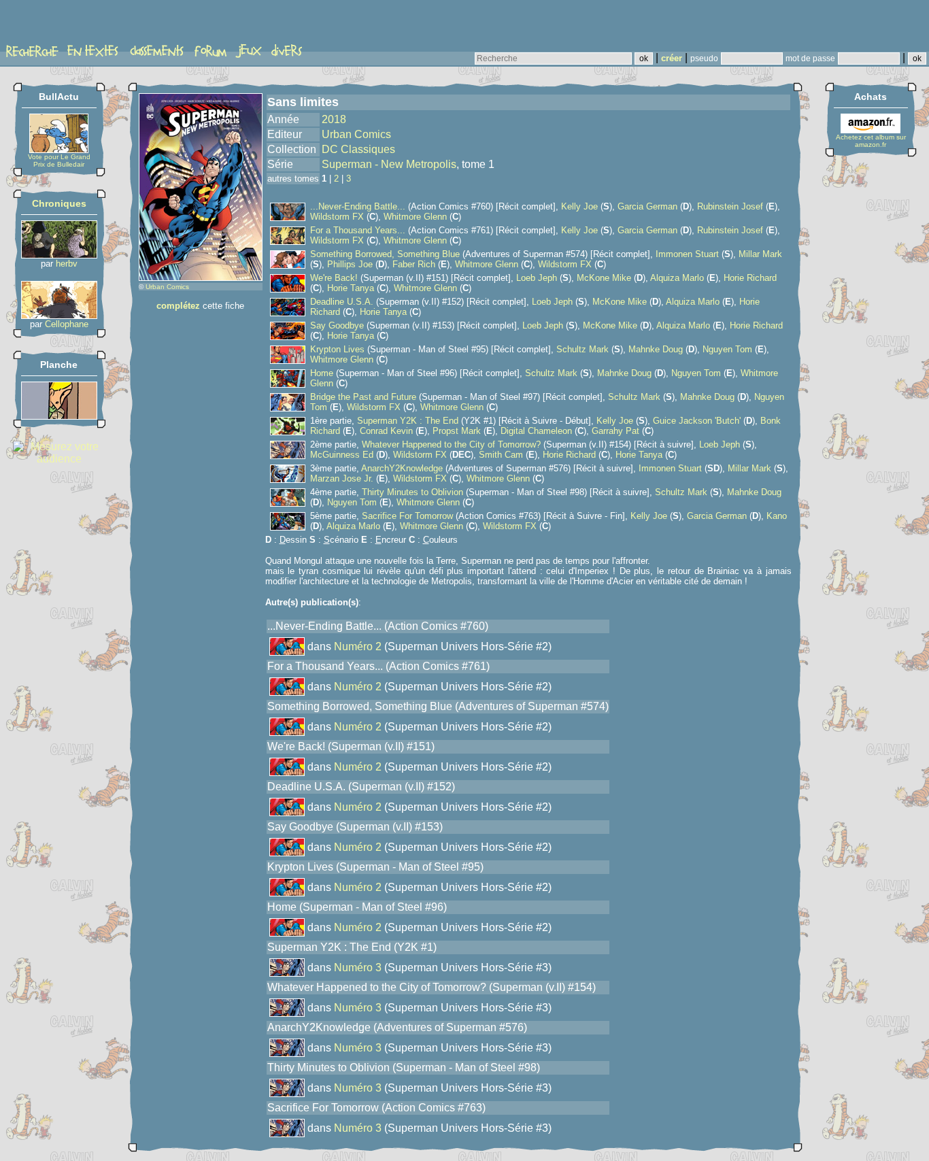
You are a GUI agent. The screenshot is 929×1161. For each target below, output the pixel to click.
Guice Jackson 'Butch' (697, 421)
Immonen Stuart (687, 254)
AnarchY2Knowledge (402, 468)
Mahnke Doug (655, 349)
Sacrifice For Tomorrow (407, 516)
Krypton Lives (337, 349)
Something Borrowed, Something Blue (385, 254)
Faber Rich (413, 264)
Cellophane (66, 324)
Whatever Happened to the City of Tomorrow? (451, 444)
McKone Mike (604, 278)
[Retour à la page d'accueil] (57, 25)
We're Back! (335, 278)
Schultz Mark (582, 349)
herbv (67, 263)
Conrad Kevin (386, 431)
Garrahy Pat (615, 431)
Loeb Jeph (536, 278)
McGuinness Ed (341, 455)
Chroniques (59, 203)
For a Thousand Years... (357, 230)
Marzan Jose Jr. (341, 478)
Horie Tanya (350, 288)
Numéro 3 (358, 967)
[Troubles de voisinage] (59, 416)
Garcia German (647, 206)
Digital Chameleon (536, 431)
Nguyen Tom (727, 349)
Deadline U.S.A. (341, 302)
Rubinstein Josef (730, 206)
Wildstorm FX (337, 217)
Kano (776, 516)
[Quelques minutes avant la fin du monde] (59, 315)
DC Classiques (358, 149)
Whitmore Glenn (415, 217)
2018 (334, 119)
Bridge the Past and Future (363, 397)
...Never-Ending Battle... (357, 206)
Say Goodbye (337, 325)
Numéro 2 (358, 646)
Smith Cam (501, 455)
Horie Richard (750, 278)
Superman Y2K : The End (407, 421)
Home (321, 373)
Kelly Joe (579, 206)
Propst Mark (457, 431)
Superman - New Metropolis (389, 164)
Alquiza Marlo (677, 278)
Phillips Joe (350, 264)
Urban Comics (167, 286)
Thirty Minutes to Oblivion (412, 492)
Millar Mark (760, 254)
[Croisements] (59, 254)
